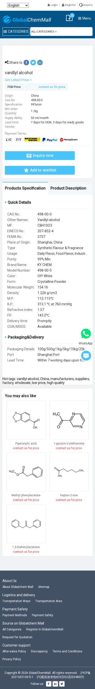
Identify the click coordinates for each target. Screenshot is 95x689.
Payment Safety (42, 615)
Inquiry (88, 5)
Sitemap (43, 587)
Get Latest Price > (18, 80)
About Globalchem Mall (17, 587)
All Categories (11, 629)
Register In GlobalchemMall (44, 629)
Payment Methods (14, 615)
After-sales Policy (14, 651)
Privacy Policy (11, 659)
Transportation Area (48, 601)
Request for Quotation (17, 637)
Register (70, 5)
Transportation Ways (16, 601)
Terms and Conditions (67, 651)
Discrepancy (39, 651)
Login (54, 5)
